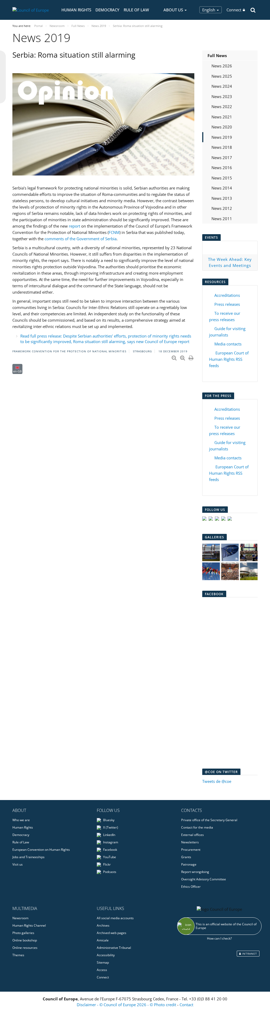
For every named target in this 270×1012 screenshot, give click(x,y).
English (209, 9)
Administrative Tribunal (114, 947)
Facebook (109, 849)
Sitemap (103, 962)
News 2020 (221, 127)
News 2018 (221, 147)
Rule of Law (136, 9)
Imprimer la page (191, 357)
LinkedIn (108, 835)
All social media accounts (115, 918)
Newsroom (20, 918)
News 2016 (221, 167)
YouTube (109, 857)
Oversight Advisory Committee (203, 879)
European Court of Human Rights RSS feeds (229, 359)
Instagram (110, 842)
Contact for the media (197, 827)
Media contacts (228, 343)
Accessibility (106, 955)
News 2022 (221, 106)
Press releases (227, 304)
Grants (186, 857)
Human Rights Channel (29, 925)
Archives (103, 925)
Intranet (249, 953)
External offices (192, 835)
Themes (18, 955)
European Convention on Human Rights (41, 849)
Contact (186, 1004)
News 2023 (221, 96)
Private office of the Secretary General (209, 820)
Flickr (106, 864)
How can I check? (219, 938)
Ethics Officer (191, 886)
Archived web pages (111, 933)
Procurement (190, 849)
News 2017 (221, 157)
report (74, 226)
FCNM (114, 232)
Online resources (24, 947)
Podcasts (109, 872)
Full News (217, 55)
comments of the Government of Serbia (81, 238)
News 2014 (221, 188)
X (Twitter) (110, 827)
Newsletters (190, 842)
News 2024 (221, 86)
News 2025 (221, 76)
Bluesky (108, 820)
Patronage (188, 864)
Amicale (103, 940)
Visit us (17, 864)
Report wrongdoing (195, 872)
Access (102, 970)
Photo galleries (23, 933)
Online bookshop (24, 940)
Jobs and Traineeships (28, 857)
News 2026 (221, 65)
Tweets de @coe (216, 781)
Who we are (21, 820)
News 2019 (221, 137)
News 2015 (221, 178)
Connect (233, 9)
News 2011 (221, 218)
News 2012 (221, 208)
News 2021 (221, 116)
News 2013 (221, 198)
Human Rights (76, 9)
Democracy (107, 9)
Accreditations (227, 295)
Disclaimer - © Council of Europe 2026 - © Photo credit (127, 1004)
